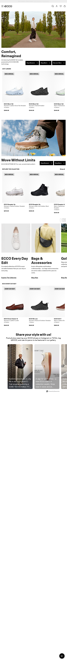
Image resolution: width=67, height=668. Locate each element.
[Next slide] (64, 220)
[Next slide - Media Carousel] (63, 365)
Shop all (62, 169)
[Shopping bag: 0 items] (65, 6)
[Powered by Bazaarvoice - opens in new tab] (52, 391)
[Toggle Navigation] (2, 6)
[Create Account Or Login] (57, 6)
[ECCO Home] (8, 6)
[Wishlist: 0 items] (61, 6)
